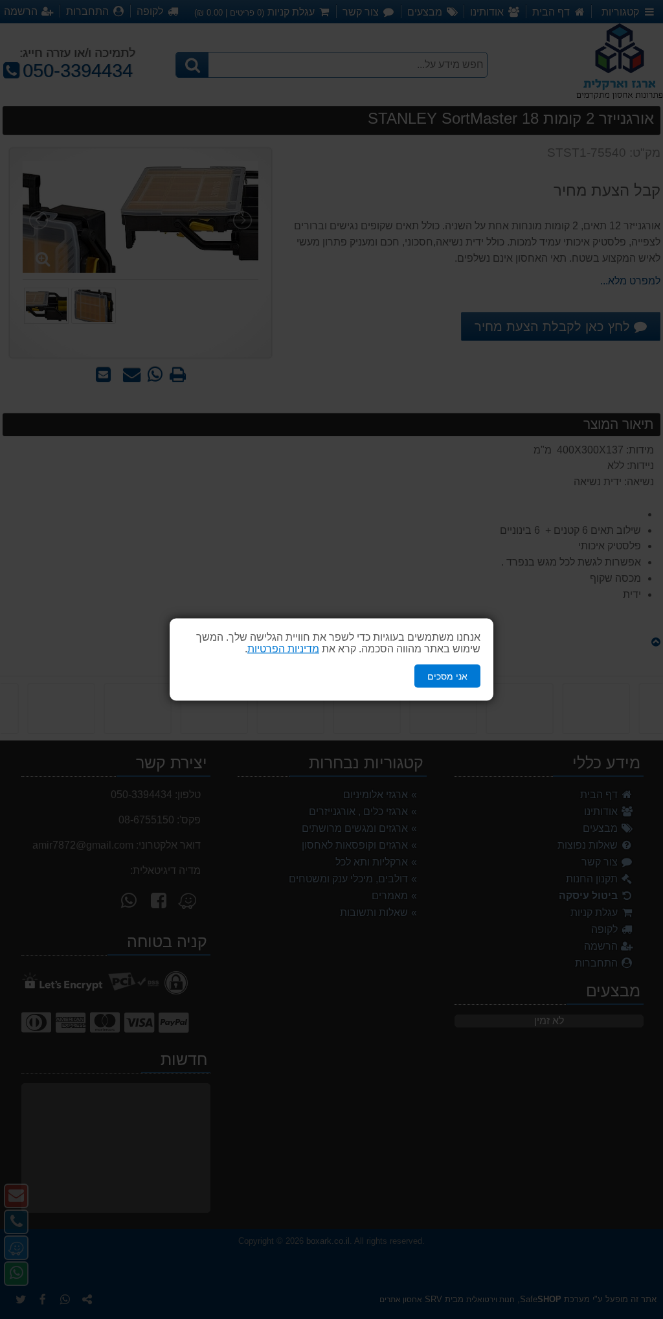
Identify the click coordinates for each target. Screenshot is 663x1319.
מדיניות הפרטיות (283, 648)
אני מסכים (447, 676)
